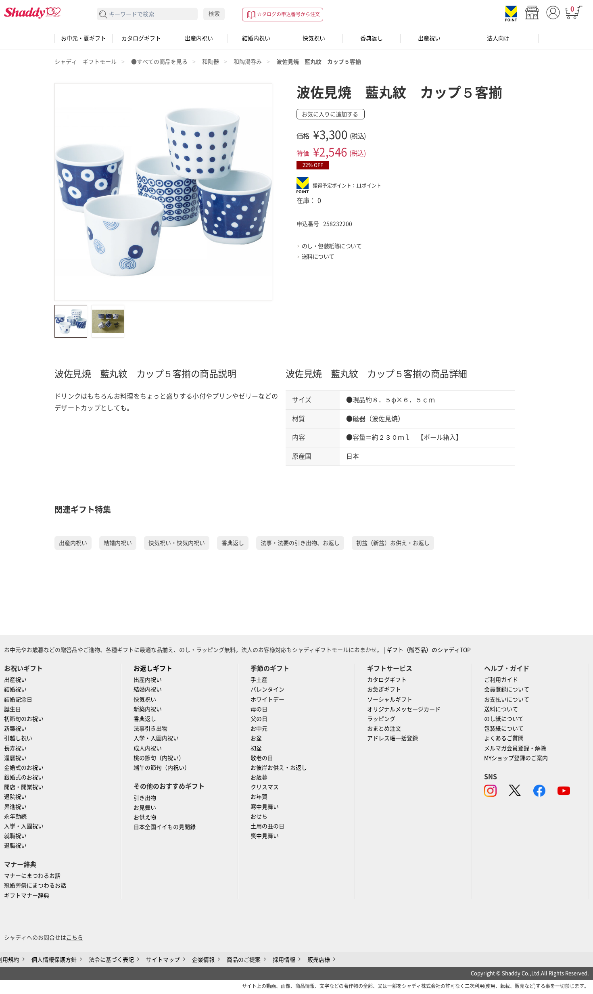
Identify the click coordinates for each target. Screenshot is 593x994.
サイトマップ (163, 960)
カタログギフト (141, 38)
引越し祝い (18, 738)
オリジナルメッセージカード (404, 709)
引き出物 (145, 798)
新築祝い (15, 728)
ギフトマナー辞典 (26, 895)
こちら (74, 937)
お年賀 (259, 797)
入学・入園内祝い (156, 738)
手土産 (259, 680)
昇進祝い (15, 807)
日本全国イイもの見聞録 (165, 827)
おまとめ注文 (384, 728)
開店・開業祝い (24, 787)
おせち (259, 816)
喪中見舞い (265, 836)
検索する (103, 15)
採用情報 (284, 960)
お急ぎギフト (384, 689)
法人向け (498, 38)
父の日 (259, 719)
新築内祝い (148, 709)
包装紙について (504, 728)
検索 (214, 13)
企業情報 (203, 960)
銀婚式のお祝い (24, 777)
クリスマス (265, 787)
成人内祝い (148, 748)
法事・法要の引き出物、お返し (300, 543)
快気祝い (314, 38)
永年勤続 (15, 816)
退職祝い (15, 845)
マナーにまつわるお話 (32, 876)
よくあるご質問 (504, 738)
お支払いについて (506, 699)
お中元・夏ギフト (83, 38)
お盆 (256, 738)
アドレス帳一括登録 (392, 738)
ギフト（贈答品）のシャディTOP (428, 650)
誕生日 (12, 709)
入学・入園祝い (24, 826)
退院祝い (15, 797)
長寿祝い (15, 748)
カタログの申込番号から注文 (288, 14)
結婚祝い (15, 689)
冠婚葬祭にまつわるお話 (35, 885)
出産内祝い (199, 38)
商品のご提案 (244, 960)
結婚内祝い (256, 38)
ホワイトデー (267, 699)
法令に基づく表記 (111, 960)
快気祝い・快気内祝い (176, 543)
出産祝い (429, 38)
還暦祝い (15, 758)
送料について (318, 256)
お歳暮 (259, 777)
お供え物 (145, 817)
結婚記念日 (18, 699)
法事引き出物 (150, 728)
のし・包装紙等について (332, 246)
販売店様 (318, 960)
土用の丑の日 (267, 826)
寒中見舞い (265, 807)
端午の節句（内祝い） (162, 768)
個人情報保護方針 (54, 960)
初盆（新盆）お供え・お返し (393, 543)
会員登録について (506, 689)
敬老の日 (262, 758)
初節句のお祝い (24, 719)
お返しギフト (153, 668)
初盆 (256, 748)
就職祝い (15, 836)
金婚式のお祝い (24, 768)
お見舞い (145, 807)
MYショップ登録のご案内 (516, 758)
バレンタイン (267, 689)
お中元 (259, 728)
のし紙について (504, 719)
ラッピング (381, 719)
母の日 (259, 709)
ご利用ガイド (501, 680)
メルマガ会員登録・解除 (515, 748)
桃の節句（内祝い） (159, 758)
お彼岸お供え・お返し (279, 768)
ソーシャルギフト (389, 699)
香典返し (371, 38)
